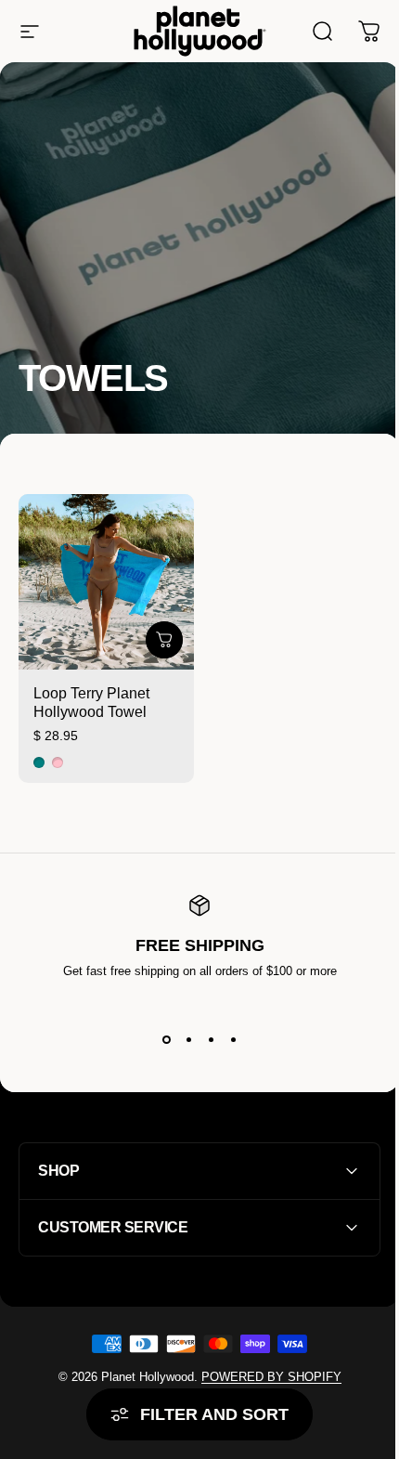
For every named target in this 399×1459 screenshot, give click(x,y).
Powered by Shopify (264, 1370)
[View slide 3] (211, 1039)
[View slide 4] (233, 1039)
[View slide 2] (188, 1039)
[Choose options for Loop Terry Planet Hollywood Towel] (164, 639)
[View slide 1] (166, 1039)
